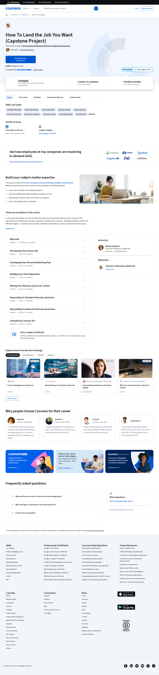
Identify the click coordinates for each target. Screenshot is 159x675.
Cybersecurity (11, 555)
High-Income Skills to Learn (129, 568)
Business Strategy (38, 15)
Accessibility (86, 613)
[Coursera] (13, 8)
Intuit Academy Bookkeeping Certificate (58, 580)
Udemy (8, 648)
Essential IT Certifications (129, 564)
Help (83, 610)
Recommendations (55, 97)
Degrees (9, 624)
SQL (7, 580)
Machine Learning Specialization (93, 573)
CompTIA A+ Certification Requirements (133, 555)
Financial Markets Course (90, 569)
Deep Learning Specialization (92, 562)
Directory (85, 624)
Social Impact (10, 641)
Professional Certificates (15, 617)
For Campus (10, 634)
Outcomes (23, 97)
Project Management (13, 573)
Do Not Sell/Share (88, 634)
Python (8, 576)
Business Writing (64, 110)
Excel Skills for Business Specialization (95, 566)
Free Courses (10, 645)
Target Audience (80, 110)
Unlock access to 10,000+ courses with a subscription (17, 460)
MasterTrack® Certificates (15, 620)
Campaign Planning (65, 114)
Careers (9, 606)
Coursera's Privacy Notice (95, 530)
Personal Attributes (14, 114)
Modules (37, 97)
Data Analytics (11, 559)
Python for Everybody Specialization (94, 580)
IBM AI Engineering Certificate (54, 569)
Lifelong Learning (49, 114)
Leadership (10, 603)
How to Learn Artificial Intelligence (131, 571)
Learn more (38, 70)
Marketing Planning (31, 110)
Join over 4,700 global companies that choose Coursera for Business (118, 460)
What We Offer (11, 599)
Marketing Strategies (32, 114)
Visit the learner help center (121, 501)
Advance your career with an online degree (67, 455)
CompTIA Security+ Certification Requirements (131, 560)
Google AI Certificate (51, 548)
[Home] (7, 15)
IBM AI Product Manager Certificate (56, 573)
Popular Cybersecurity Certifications (132, 578)
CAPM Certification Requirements (131, 552)
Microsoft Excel (11, 569)
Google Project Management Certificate (58, 562)
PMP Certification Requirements (131, 575)
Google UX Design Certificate (54, 566)
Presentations (81, 114)
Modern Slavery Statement (91, 631)
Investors (85, 599)
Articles (84, 620)
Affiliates (85, 627)
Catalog (8, 610)
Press (84, 596)
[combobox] (66, 8)
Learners (47, 596)
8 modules (23, 80)
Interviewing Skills (48, 110)
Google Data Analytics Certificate (55, 555)
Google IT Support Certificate (54, 559)
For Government (11, 631)
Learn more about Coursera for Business (25, 162)
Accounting (10, 548)
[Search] (96, 8)
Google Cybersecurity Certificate (55, 552)
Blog (45, 606)
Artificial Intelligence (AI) (14, 552)
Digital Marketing (12, 562)
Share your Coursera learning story (132, 582)
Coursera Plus (11, 613)
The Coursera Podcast (52, 610)
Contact (84, 617)
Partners (47, 599)
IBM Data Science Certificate (54, 576)
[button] (37, 8)
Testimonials (75, 97)
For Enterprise (11, 627)
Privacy (84, 606)
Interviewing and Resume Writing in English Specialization (49, 183)
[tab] (13, 355)
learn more (129, 510)
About (9, 97)
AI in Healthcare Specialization (92, 559)
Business (25, 15)
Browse (14, 15)
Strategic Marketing (14, 110)
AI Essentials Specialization (91, 548)
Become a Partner (12, 638)
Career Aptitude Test (127, 548)
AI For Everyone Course (90, 555)
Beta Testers (48, 603)
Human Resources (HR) (14, 566)
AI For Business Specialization (92, 552)
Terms (84, 603)
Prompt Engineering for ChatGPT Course (96, 576)
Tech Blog (47, 613)
